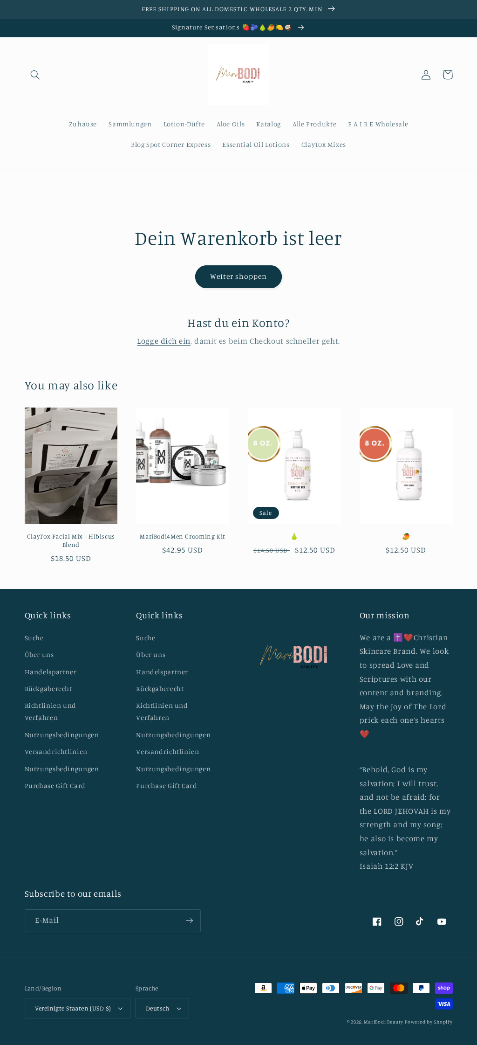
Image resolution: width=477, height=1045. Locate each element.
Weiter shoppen (238, 276)
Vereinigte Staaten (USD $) (73, 1008)
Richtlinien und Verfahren (50, 711)
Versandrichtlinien (56, 751)
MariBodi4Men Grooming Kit (182, 536)
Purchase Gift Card (55, 785)
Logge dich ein (164, 341)
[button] (35, 74)
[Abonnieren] (189, 920)
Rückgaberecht (48, 688)
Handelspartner (51, 672)
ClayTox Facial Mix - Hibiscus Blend (71, 540)
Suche (34, 638)
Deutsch (158, 1008)
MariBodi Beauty (383, 1021)
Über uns (39, 654)
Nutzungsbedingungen (62, 735)
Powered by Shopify (428, 1021)
